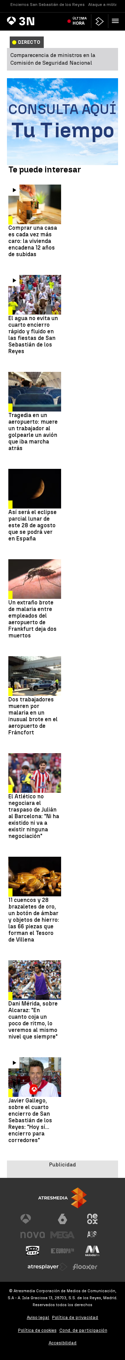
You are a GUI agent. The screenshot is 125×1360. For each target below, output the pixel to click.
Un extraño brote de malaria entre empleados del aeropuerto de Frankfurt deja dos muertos (32, 619)
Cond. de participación (83, 1330)
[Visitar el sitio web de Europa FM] (62, 1251)
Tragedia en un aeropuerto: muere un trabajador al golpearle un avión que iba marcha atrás (33, 431)
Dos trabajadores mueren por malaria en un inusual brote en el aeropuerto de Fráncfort (33, 716)
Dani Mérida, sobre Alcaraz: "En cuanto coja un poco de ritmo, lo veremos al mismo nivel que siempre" (33, 1020)
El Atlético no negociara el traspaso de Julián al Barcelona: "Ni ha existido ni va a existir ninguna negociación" (33, 816)
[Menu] (116, 21)
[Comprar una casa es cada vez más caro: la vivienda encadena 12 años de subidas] (34, 204)
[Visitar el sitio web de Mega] (62, 1235)
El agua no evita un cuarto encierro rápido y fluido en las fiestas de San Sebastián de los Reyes (33, 335)
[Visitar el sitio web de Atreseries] (92, 1235)
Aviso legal (38, 1317)
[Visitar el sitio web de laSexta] (62, 1219)
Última (80, 21)
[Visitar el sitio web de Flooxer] (85, 1267)
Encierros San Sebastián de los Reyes (47, 4)
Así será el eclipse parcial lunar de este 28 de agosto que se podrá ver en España (32, 525)
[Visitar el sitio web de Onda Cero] (32, 1251)
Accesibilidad (63, 1342)
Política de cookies (37, 1330)
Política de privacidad (75, 1317)
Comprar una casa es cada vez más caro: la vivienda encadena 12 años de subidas (32, 241)
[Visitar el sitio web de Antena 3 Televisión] (32, 1219)
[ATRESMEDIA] (62, 1198)
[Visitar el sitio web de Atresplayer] (47, 1267)
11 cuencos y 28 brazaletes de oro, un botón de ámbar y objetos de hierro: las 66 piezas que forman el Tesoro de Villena (33, 920)
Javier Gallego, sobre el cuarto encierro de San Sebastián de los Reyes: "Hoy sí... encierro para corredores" (30, 1120)
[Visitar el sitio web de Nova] (32, 1235)
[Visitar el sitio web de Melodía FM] (92, 1251)
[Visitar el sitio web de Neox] (92, 1219)
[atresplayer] (99, 21)
